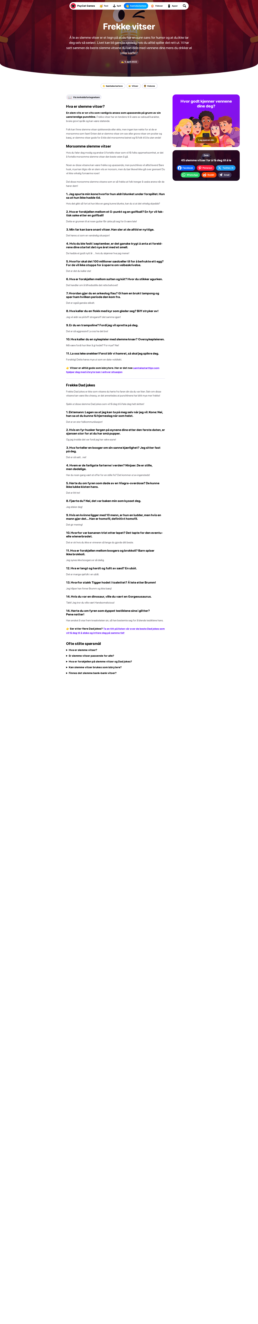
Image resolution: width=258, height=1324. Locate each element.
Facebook (188, 168)
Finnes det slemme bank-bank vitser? (93, 673)
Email (226, 175)
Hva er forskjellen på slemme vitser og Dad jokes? (100, 661)
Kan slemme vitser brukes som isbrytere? (95, 667)
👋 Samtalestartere (112, 86)
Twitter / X (228, 168)
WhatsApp (192, 175)
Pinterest (207, 168)
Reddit (210, 175)
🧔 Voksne (149, 86)
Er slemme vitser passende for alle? (91, 655)
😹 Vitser (133, 86)
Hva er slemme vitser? (83, 649)
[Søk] (185, 6)
